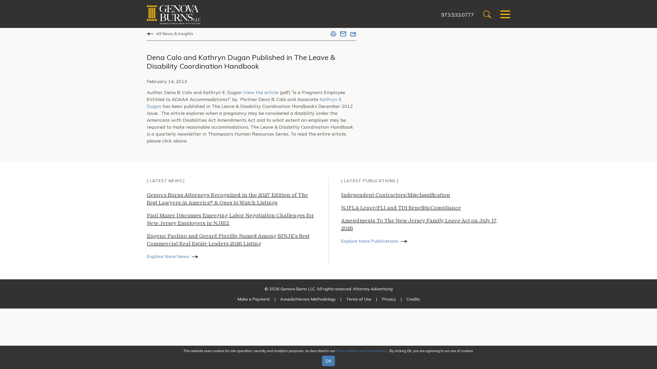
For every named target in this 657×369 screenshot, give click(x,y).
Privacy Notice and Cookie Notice (362, 351)
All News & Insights (174, 33)
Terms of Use (358, 299)
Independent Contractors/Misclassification (395, 195)
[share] (353, 34)
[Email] (343, 34)
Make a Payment (253, 299)
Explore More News (168, 256)
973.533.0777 (457, 15)
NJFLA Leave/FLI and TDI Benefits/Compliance (401, 208)
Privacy (389, 299)
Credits (413, 299)
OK (328, 361)
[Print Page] (333, 34)
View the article (260, 92)
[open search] (487, 15)
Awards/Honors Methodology (308, 299)
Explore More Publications (369, 241)
